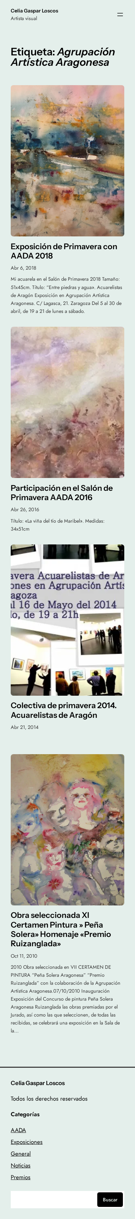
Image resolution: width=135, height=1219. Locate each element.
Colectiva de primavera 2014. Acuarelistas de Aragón (64, 710)
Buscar (110, 1199)
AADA (18, 1130)
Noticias (20, 1165)
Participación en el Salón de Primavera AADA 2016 (62, 493)
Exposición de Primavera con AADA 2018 (64, 251)
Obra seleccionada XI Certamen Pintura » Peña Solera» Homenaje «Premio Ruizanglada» (61, 929)
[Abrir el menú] (120, 14)
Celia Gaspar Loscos (34, 11)
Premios (20, 1177)
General (21, 1153)
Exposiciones (27, 1142)
